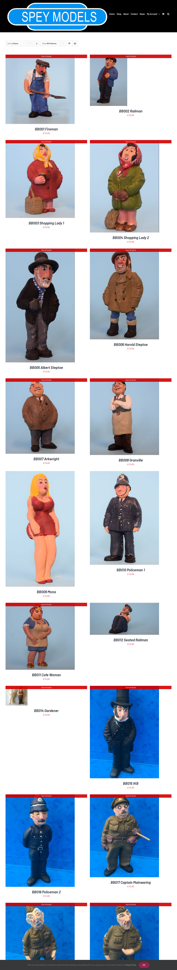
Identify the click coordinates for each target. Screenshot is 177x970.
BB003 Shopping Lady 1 (46, 223)
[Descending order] (36, 43)
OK (144, 965)
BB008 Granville (131, 460)
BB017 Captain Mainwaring (131, 882)
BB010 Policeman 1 (131, 570)
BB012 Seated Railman (131, 640)
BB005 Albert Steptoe (46, 367)
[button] (168, 13)
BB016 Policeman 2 (46, 892)
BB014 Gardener (46, 710)
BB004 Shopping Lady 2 (131, 237)
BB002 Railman (130, 111)
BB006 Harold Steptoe (131, 344)
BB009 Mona (46, 592)
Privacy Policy (130, 965)
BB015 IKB (130, 783)
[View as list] (75, 43)
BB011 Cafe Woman (46, 675)
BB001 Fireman (46, 129)
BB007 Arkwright (46, 459)
